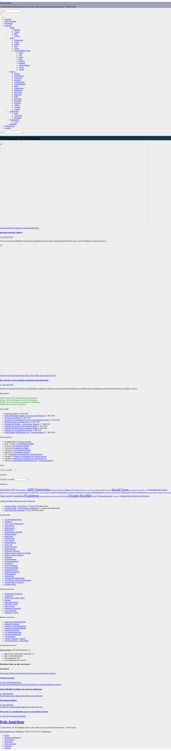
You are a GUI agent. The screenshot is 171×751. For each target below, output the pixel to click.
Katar (21, 59)
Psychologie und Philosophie (38, 673)
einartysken (9, 536)
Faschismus (13, 492)
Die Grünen (108, 490)
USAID (94, 496)
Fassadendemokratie (22, 492)
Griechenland (19, 82)
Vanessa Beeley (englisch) (14, 582)
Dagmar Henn (15, 682)
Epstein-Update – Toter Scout (15, 506)
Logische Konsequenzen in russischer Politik (21, 428)
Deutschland (19, 76)
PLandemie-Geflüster (12, 418)
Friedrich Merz (34, 492)
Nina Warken (167, 492)
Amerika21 (9, 596)
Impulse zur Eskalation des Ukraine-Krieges (21, 426)
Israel (21, 53)
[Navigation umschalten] (1, 13)
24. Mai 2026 (5, 705)
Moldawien (18, 90)
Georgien (17, 80)
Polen (16, 97)
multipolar (8, 557)
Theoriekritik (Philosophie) (14, 578)
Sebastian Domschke (18, 716)
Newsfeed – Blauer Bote (28, 501)
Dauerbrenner (10, 126)
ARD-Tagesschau (38, 489)
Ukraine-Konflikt (80, 495)
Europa (12, 72)
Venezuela (18, 116)
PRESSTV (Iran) (11, 604)
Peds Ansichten (5, 3)
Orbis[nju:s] (9, 563)
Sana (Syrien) (10, 606)
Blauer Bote (9, 530)
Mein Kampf (97, 492)
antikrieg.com (10, 528)
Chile (16, 113)
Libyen (17, 36)
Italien (16, 86)
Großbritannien (20, 84)
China (16, 42)
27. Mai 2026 (5, 694)
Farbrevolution (4, 492)
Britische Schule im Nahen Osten (17, 422)
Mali (15, 34)
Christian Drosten (79, 490)
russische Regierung (12, 630)
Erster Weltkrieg (141, 490)
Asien (11, 38)
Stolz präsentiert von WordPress (12, 732)
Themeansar (46, 732)
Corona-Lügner (99, 490)
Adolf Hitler (5, 490)
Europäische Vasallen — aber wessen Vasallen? (22, 424)
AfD (13, 490)
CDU (72, 490)
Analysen (3, 228)
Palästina (22, 63)
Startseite (8, 19)
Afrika (12, 28)
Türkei (21, 69)
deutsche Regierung (12, 624)
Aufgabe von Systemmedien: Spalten (18, 430)
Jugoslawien (18, 88)
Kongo (17, 32)
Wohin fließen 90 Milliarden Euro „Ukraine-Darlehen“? (25, 432)
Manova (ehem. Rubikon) (14, 555)
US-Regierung (10, 637)
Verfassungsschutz (104, 496)
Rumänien (18, 101)
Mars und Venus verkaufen (14, 510)
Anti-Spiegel (9, 526)
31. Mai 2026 (5, 682)
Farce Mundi (9, 540)
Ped (11, 237)
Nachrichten (20, 376)
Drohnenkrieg (133, 490)
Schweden (18, 99)
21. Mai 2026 (5, 716)
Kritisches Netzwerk (12, 551)
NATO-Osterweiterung (139, 492)
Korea (16, 49)
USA (16, 122)
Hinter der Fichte (11, 547)
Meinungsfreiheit (106, 492)
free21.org (8, 545)
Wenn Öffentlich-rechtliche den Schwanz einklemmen (24, 416)
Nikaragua (18, 118)
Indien (16, 44)
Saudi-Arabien (24, 65)
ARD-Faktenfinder (21, 490)
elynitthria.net (10, 538)
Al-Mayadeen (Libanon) (14, 594)
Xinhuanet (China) (11, 613)
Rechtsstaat (42, 496)
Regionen (8, 26)
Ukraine (17, 107)
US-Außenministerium (13, 632)
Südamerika (13, 111)
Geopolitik (52, 492)
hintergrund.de (10, 549)
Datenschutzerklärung (13, 738)
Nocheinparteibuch (12, 561)
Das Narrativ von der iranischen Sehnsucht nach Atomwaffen (24, 380)
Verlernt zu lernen (11, 414)
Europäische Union (158, 489)
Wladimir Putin (125, 496)
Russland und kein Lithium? (11, 233)
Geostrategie (62, 492)
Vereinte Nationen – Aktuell (15, 639)
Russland (13, 124)
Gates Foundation (44, 492)
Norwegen (18, 92)
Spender (8, 128)
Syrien (21, 67)
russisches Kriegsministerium (15, 628)
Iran (15, 46)
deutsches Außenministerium (15, 622)
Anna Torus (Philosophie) (14, 524)
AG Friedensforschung (13, 520)
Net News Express (11, 602)
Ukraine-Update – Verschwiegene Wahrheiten (21, 508)
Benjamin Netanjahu (56, 490)
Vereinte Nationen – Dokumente (16, 641)
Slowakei (17, 103)
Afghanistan (18, 40)
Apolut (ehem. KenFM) (13, 532)
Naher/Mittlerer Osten (22, 51)
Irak (20, 55)
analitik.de (8, 522)
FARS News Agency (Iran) (15, 598)
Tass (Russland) (10, 610)
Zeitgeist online (10, 584)
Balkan (17, 74)
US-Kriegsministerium (13, 634)
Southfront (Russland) (13, 608)
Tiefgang (52, 673)
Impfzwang (79, 492)
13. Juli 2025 (5, 237)
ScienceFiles (9, 576)
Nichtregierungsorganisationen (155, 492)
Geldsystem (4, 707)
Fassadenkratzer (10, 543)
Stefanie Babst (55, 496)
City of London (90, 490)
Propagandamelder (11, 568)
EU (147, 490)
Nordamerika (14, 120)
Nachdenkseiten (10, 559)
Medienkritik (15, 685)
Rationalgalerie (10, 574)
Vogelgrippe (116, 496)
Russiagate (48, 496)
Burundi (17, 30)
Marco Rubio (87, 492)
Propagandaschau (11, 570)
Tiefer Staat (64, 496)
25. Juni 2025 (5, 385)
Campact (67, 490)
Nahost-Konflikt (126, 492)
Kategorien (9, 23)
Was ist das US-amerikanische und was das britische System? (27, 420)
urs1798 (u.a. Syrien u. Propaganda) (18, 580)
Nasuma (8, 600)
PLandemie (31, 495)
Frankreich (18, 78)
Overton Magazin (11, 566)
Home (7, 735)
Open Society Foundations (12, 496)
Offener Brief (25, 685)
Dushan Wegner (11, 534)
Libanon (22, 61)
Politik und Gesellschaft (23, 228)
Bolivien (10, 228)
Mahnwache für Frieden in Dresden (18, 553)
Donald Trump (120, 489)
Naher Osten (29, 376)
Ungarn (17, 109)
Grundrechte (71, 492)
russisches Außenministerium (15, 626)
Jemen (21, 57)
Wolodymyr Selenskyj (140, 496)
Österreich (18, 95)
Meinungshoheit (116, 492)
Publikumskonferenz (12, 572)
